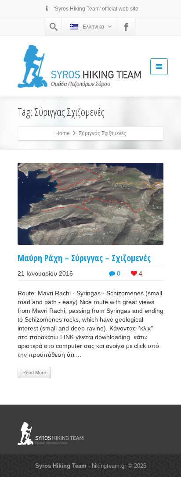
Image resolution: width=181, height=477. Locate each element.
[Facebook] (126, 27)
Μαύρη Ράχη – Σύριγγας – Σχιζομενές (84, 258)
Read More (34, 372)
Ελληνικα (93, 27)
